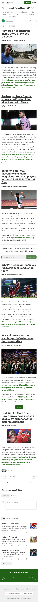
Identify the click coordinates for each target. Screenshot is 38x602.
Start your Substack (14, 593)
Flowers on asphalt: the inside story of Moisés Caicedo (15, 33)
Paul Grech (9, 20)
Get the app (28, 593)
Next (31, 483)
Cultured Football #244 (10, 537)
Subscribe (27, 2)
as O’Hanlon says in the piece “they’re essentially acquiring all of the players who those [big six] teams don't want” (18, 323)
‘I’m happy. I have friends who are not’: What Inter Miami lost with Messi (16, 99)
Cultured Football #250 (10, 550)
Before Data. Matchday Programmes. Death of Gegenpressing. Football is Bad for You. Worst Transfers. (14, 553)
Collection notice (30, 589)
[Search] (35, 518)
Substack (10, 598)
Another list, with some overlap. (24, 237)
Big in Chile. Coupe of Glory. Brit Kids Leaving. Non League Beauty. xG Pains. (13, 540)
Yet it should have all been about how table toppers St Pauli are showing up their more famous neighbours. (18, 387)
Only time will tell (26, 231)
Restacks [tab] (13, 496)
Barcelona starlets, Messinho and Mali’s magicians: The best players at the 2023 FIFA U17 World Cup (18, 176)
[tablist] (9, 496)
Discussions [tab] (15, 518)
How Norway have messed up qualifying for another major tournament (17, 418)
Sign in (34, 2)
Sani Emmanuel (13, 231)
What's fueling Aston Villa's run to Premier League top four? (18, 267)
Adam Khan (27, 399)
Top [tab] (4, 518)
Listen (34, 21)
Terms (22, 589)
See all (5, 563)
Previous (7, 483)
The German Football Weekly (11, 402)
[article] (19, 528)
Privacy (17, 589)
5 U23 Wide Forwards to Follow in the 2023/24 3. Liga (17, 398)
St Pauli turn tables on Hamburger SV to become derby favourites (17, 338)
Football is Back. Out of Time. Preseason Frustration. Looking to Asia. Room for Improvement (14, 527)
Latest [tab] (8, 518)
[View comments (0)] (10, 26)
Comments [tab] (6, 496)
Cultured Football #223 (10, 524)
